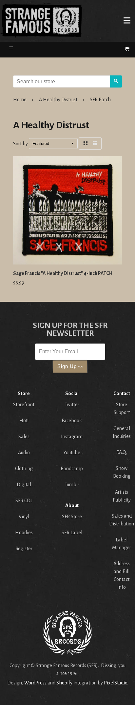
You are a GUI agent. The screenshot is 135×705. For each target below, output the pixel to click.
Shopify (64, 682)
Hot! (24, 420)
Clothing (24, 468)
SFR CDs (23, 500)
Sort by (20, 143)
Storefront (23, 404)
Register (23, 548)
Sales (23, 436)
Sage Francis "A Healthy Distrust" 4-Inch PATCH (62, 273)
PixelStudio (115, 682)
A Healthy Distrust (58, 99)
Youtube (71, 452)
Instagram (72, 436)
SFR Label (72, 532)
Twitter (72, 404)
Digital (24, 484)
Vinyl (24, 516)
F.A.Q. (121, 452)
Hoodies (24, 532)
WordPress (35, 682)
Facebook (72, 420)
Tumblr (72, 484)
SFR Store (72, 516)
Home (41, 20)
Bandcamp (72, 468)
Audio (24, 452)
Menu (127, 20)
